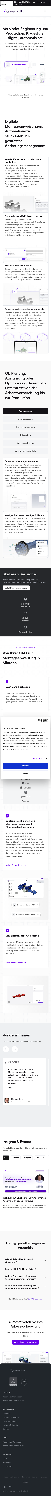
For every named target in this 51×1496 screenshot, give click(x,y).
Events (16, 1157)
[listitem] (24, 1081)
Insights (27, 1157)
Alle (6, 1157)
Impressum (43, 1477)
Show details (38, 758)
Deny (25, 773)
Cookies (25, 1482)
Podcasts (40, 1157)
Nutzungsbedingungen (11, 1477)
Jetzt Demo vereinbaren (16, 588)
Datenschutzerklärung (29, 1477)
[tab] (17, 65)
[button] (45, 11)
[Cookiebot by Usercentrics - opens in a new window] (38, 720)
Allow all (25, 766)
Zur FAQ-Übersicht (35, 1299)
